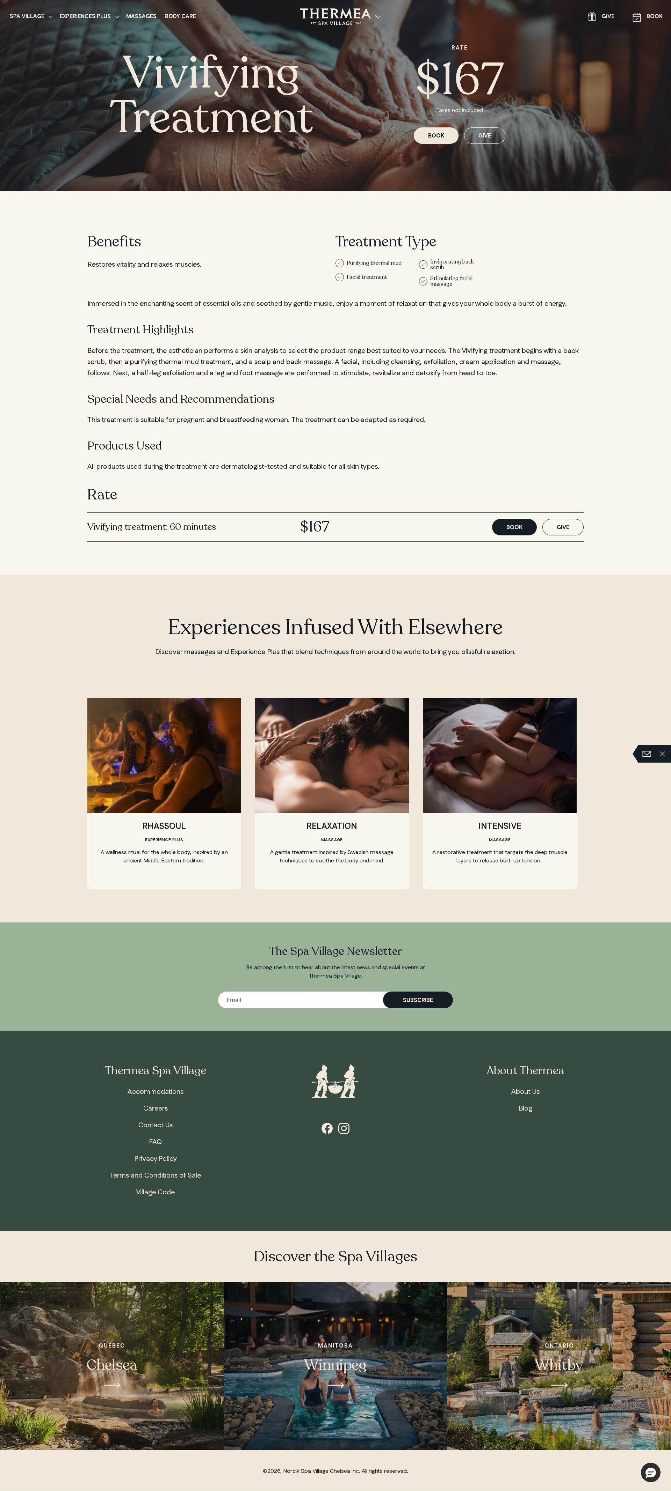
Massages (141, 17)
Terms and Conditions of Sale (155, 1175)
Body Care (180, 17)
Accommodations (155, 1092)
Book (655, 17)
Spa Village (27, 17)
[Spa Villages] (378, 16)
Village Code (155, 1192)
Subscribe (418, 1000)
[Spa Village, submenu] (50, 16)
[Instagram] (343, 1128)
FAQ (155, 1142)
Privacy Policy (155, 1159)
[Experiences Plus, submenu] (117, 16)
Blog (525, 1108)
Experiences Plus (85, 17)
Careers (155, 1108)
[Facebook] (327, 1128)
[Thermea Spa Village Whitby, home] (335, 16)
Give (608, 17)
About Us (525, 1092)
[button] (651, 1472)
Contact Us (155, 1125)
